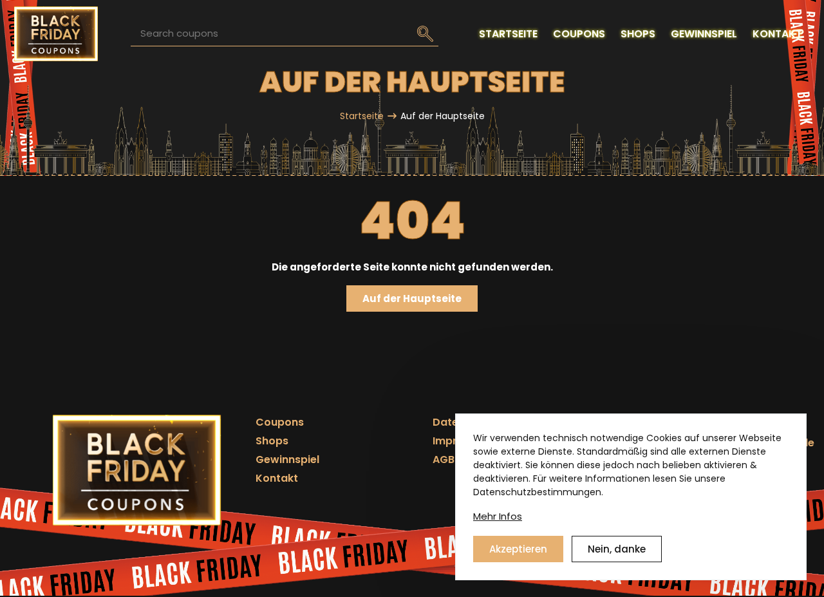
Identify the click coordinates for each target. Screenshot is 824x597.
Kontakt (277, 478)
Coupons (280, 422)
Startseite (362, 115)
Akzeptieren (518, 548)
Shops (272, 440)
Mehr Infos (497, 516)
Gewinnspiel (287, 459)
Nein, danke (617, 548)
